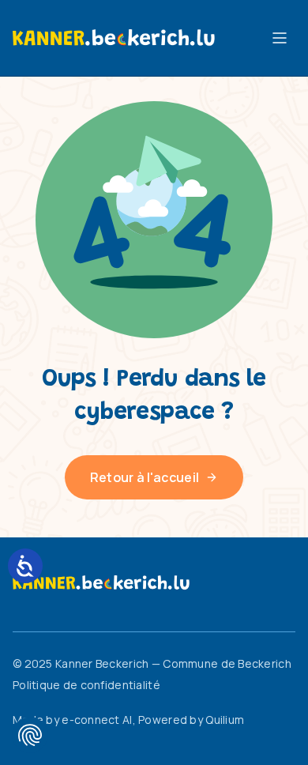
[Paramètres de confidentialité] (30, 735)
